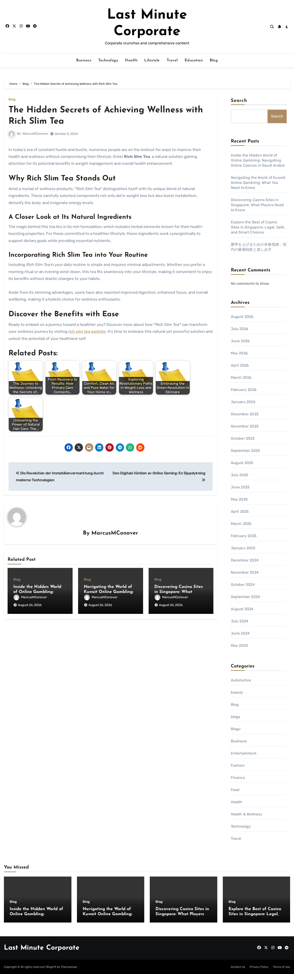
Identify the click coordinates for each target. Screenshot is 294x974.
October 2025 (243, 438)
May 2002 (239, 645)
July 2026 (240, 329)
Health (131, 60)
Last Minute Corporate (41, 947)
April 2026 (240, 365)
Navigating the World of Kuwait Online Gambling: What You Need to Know (108, 592)
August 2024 (242, 609)
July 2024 (240, 621)
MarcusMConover (35, 134)
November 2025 (245, 426)
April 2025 (240, 511)
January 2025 (243, 548)
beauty (237, 692)
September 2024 (245, 597)
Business (83, 60)
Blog (214, 60)
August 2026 (242, 316)
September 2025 (245, 450)
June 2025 (240, 487)
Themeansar (69, 966)
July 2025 (240, 475)
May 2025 (239, 499)
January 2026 (243, 402)
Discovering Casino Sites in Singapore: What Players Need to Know (178, 592)
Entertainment (244, 753)
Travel (172, 60)
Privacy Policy (259, 966)
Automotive (241, 680)
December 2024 (245, 560)
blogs (235, 717)
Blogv (236, 729)
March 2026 (241, 377)
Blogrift (51, 966)
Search (239, 100)
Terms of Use (281, 966)
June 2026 (240, 341)
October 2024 (243, 584)
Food (235, 790)
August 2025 (242, 463)
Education (194, 60)
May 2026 (239, 353)
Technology (108, 60)
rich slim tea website (87, 331)
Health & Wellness (246, 814)
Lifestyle (152, 60)
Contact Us (238, 966)
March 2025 (241, 523)
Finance (238, 777)
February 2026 (244, 389)
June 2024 (240, 633)
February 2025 (244, 536)
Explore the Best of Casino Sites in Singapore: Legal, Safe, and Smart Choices (258, 227)
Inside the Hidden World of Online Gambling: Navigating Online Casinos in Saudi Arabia (258, 160)
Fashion (238, 765)
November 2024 (245, 572)
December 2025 (245, 414)
